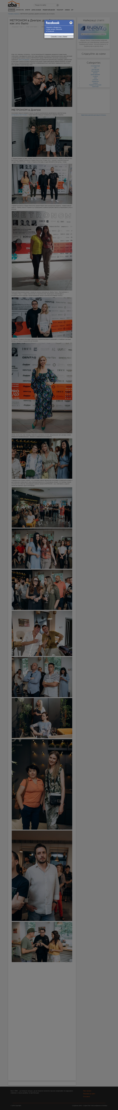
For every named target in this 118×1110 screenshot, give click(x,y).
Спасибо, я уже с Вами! (59, 36)
